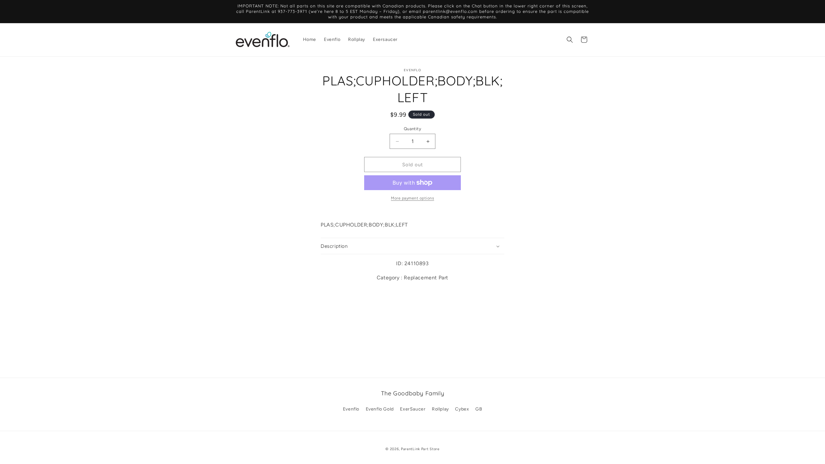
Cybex (462, 409)
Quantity (412, 128)
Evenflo (351, 409)
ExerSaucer (412, 409)
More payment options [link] (412, 198)
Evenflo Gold (380, 409)
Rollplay (440, 409)
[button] (570, 40)
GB (478, 409)
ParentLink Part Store (420, 449)
